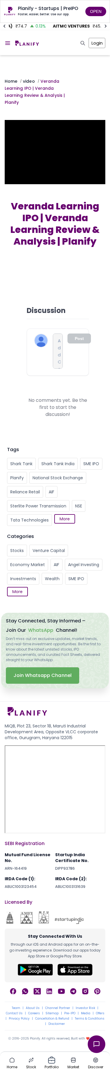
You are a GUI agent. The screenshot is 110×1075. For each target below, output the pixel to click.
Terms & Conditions (89, 1018)
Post (79, 338)
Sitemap (52, 1013)
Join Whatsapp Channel (42, 675)
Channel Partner (57, 1008)
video (29, 81)
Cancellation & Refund (52, 1018)
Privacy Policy (19, 1018)
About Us (33, 1008)
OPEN (95, 11)
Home (11, 81)
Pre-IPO (69, 1013)
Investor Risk (85, 1008)
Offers (100, 1013)
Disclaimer (56, 1023)
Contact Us (14, 1013)
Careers (34, 1013)
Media (85, 1013)
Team (16, 1008)
